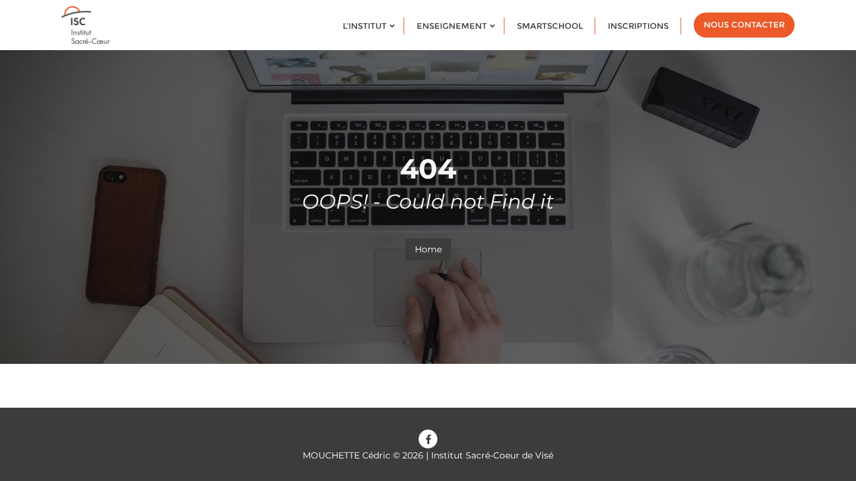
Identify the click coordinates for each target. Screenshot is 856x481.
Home (428, 249)
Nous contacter (744, 24)
